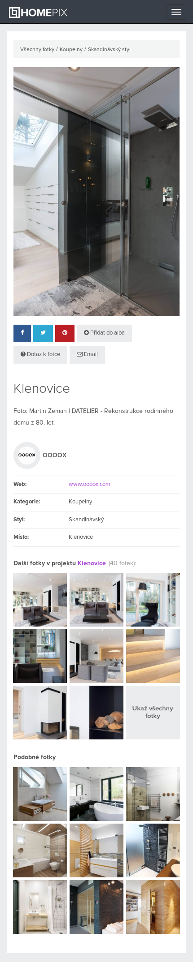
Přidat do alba (107, 333)
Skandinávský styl (109, 49)
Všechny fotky (37, 49)
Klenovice (92, 563)
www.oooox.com (89, 484)
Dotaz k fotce (43, 354)
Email (90, 354)
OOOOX (54, 455)
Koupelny (71, 49)
